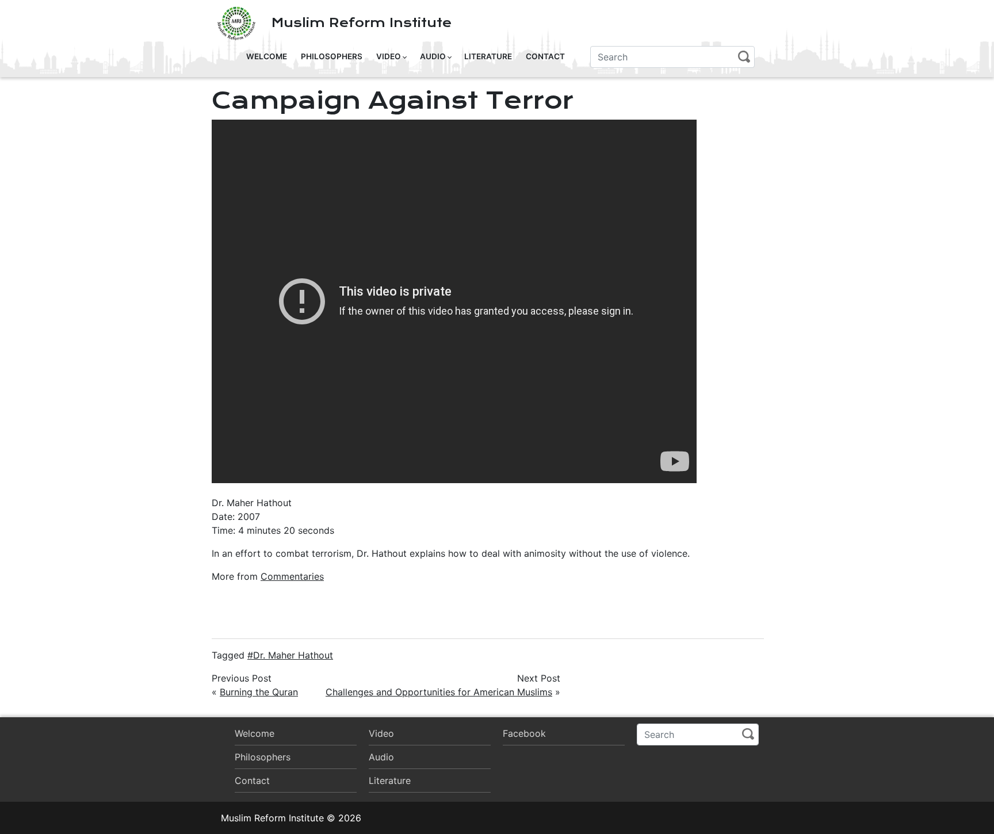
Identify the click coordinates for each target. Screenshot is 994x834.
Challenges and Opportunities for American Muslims (439, 692)
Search (744, 57)
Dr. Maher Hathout (293, 655)
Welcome (266, 56)
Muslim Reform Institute (362, 23)
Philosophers (331, 56)
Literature (488, 56)
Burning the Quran (259, 692)
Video (388, 56)
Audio (433, 56)
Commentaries (292, 576)
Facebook (524, 733)
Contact (545, 56)
